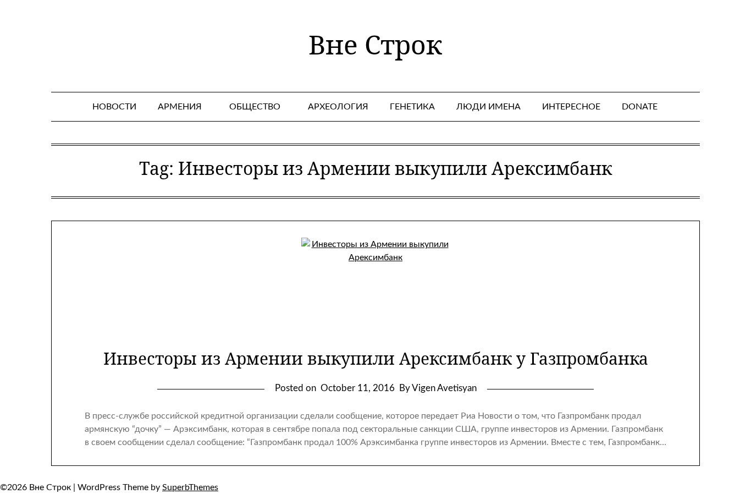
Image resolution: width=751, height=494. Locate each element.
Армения (180, 106)
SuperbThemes (190, 487)
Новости (114, 106)
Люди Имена (488, 106)
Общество (254, 106)
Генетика (412, 106)
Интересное (571, 106)
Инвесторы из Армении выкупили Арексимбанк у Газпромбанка (375, 358)
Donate (640, 106)
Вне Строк (375, 45)
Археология (338, 106)
